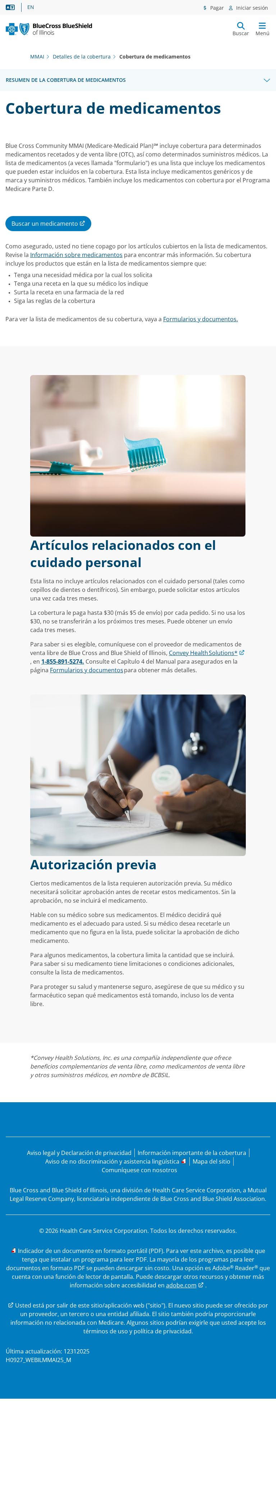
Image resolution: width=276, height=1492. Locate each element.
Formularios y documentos (86, 670)
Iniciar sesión (251, 7)
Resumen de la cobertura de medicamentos (66, 79)
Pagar (216, 7)
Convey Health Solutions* (203, 653)
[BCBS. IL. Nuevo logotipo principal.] (49, 29)
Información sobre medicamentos (76, 255)
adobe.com (181, 1285)
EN (30, 7)
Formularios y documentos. (200, 319)
